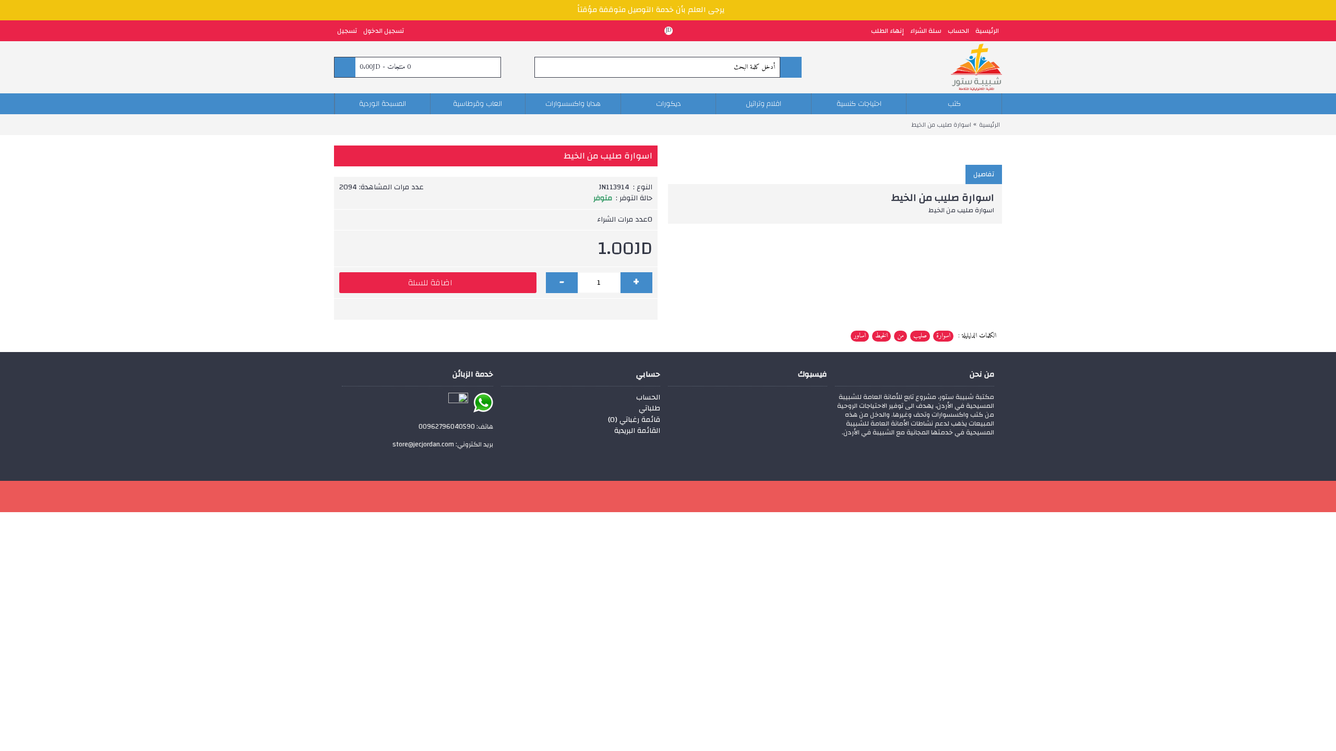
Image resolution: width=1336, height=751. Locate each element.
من (900, 336)
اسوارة (943, 336)
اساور (860, 336)
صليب (920, 336)
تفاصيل (983, 174)
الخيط (881, 336)
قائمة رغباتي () (634, 420)
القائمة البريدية (637, 431)
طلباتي (649, 409)
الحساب (648, 398)
